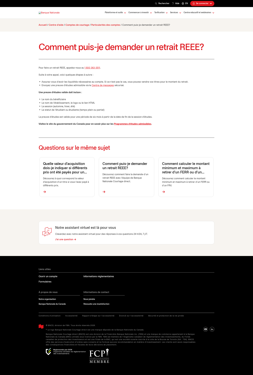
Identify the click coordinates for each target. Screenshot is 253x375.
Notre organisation (47, 299)
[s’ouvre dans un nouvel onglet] (66, 351)
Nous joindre (89, 299)
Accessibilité (71, 316)
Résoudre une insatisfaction (96, 304)
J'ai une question (64, 239)
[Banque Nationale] (49, 13)
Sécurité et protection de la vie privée (166, 316)
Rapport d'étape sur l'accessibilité (98, 316)
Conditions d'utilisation (50, 316)
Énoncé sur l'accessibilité (131, 316)
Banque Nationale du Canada (52, 304)
